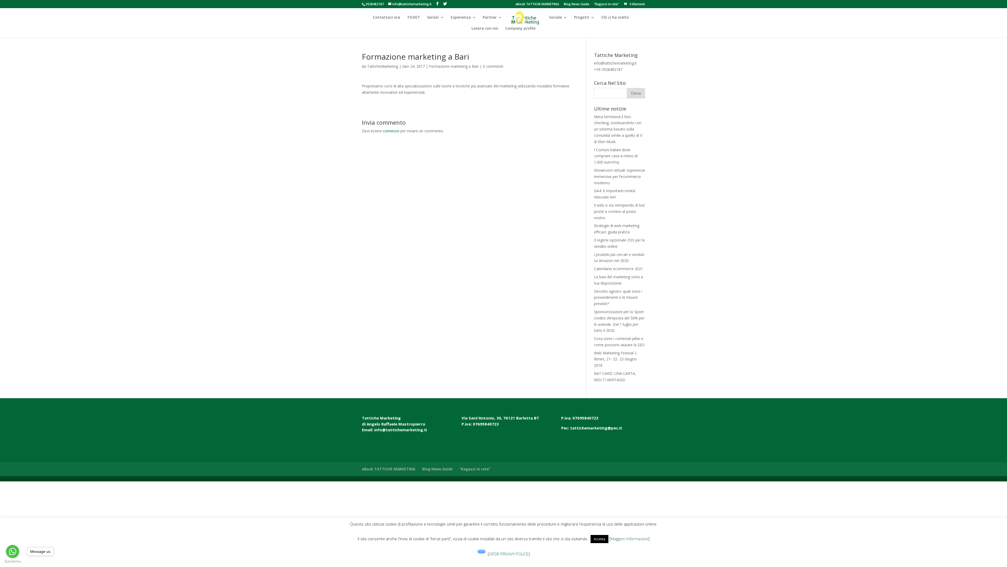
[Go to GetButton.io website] (12, 561)
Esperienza (461, 17)
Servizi (433, 17)
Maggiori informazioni (629, 538)
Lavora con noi (485, 29)
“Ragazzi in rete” (606, 4)
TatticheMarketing (382, 66)
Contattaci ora (386, 17)
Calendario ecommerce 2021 (618, 268)
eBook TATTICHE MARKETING (537, 4)
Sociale (555, 17)
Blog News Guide (576, 4)
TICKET (413, 17)
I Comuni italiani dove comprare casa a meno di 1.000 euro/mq (616, 156)
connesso (391, 130)
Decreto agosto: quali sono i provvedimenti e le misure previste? (618, 297)
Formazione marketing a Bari (454, 66)
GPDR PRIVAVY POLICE (508, 553)
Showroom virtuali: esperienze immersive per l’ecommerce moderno (619, 176)
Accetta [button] (599, 539)
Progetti (581, 17)
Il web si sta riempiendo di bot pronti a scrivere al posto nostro (619, 211)
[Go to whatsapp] (12, 551)
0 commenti (493, 66)
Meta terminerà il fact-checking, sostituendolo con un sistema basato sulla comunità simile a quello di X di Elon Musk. (618, 129)
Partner (490, 17)
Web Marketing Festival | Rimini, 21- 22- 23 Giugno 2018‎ (615, 359)
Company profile (520, 29)
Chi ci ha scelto (615, 17)
